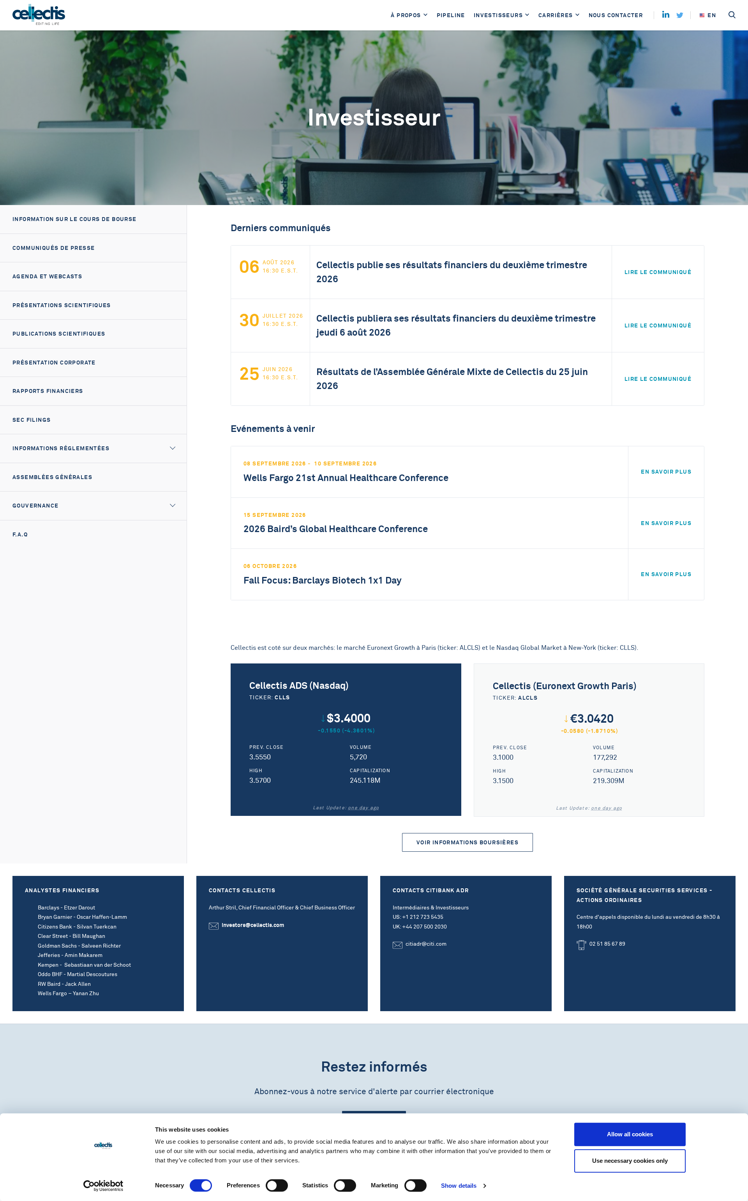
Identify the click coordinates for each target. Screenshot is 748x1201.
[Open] (425, 15)
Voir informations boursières (467, 842)
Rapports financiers (47, 390)
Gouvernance (35, 505)
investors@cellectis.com (253, 925)
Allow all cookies (630, 1134)
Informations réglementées (60, 448)
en (711, 15)
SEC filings (31, 419)
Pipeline (451, 15)
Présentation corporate (54, 362)
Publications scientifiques (58, 333)
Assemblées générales (52, 477)
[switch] (277, 1185)
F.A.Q (20, 534)
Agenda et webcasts (47, 276)
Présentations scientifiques (61, 305)
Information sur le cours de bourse (74, 219)
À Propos (406, 15)
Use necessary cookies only (630, 1160)
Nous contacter (616, 15)
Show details (458, 1185)
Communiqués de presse (53, 247)
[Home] (38, 15)
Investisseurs (498, 15)
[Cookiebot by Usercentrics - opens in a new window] (103, 1186)
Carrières (555, 15)
